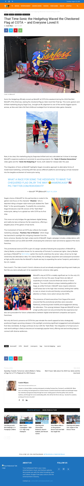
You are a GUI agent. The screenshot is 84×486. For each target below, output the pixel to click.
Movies (17, 6)
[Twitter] (12, 1)
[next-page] (8, 437)
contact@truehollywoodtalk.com (42, 481)
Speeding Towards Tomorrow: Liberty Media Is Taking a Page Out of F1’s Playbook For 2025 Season (22, 372)
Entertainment (25, 6)
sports (59, 346)
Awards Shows (36, 6)
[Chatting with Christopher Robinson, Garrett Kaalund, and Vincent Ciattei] (42, 419)
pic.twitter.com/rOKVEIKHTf (26, 186)
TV (12, 6)
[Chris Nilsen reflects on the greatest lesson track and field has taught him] (57, 419)
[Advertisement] (42, 338)
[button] (77, 6)
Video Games (54, 6)
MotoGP (17, 11)
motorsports (34, 346)
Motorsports (18, 14)
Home (6, 11)
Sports (11, 11)
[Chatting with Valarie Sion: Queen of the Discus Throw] (73, 419)
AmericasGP (13, 346)
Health (62, 6)
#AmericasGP (59, 182)
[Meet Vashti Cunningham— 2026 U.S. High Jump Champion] (26, 419)
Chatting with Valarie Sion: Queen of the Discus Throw (73, 427)
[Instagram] (9, 1)
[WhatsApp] (20, 30)
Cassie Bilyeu (9, 26)
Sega (41, 346)
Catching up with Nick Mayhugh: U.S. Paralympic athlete (10, 427)
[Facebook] (5, 1)
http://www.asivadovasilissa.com (27, 385)
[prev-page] (5, 437)
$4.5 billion (26, 254)
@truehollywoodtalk (54, 454)
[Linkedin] (27, 400)
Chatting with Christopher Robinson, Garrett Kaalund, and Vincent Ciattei (41, 429)
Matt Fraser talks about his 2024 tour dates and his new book (62, 372)
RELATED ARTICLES (33, 410)
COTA (20, 346)
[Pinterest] (16, 30)
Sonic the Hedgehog (49, 346)
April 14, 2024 (52, 192)
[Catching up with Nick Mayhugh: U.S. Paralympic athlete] (10, 419)
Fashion (45, 6)
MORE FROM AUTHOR (50, 410)
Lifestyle (68, 6)
